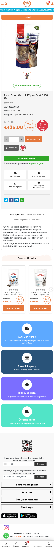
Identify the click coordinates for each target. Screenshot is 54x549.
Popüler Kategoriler (27, 484)
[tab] (17, 214)
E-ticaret (18, 536)
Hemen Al (12, 147)
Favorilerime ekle (23, 148)
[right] (51, 289)
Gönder (40, 464)
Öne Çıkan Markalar (27, 499)
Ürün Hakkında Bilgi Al (28, 85)
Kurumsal (27, 492)
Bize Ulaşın (27, 507)
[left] (3, 289)
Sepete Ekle (34, 139)
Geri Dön (28, 17)
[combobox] (6, 464)
